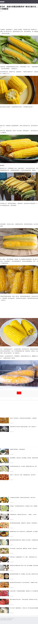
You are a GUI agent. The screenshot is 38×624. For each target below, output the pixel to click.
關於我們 (1, 619)
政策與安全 (5, 619)
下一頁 (19, 392)
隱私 (9, 619)
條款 (8, 619)
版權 (11, 619)
